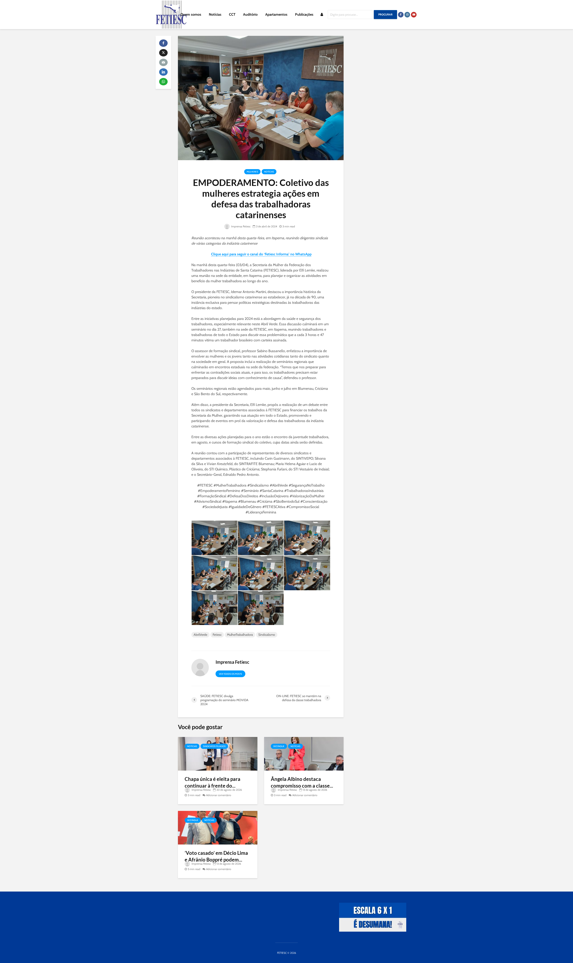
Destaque (278, 746)
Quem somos (190, 14)
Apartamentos (276, 14)
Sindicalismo (266, 635)
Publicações (304, 14)
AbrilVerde (200, 635)
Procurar (385, 14)
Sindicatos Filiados (214, 746)
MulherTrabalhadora (240, 635)
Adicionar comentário (218, 795)
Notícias (215, 14)
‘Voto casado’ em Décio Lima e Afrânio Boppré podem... (216, 856)
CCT (232, 14)
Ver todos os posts (230, 673)
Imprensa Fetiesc (240, 226)
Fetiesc (217, 635)
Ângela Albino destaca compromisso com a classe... (302, 782)
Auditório (250, 14)
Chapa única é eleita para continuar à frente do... (212, 782)
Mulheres (252, 171)
